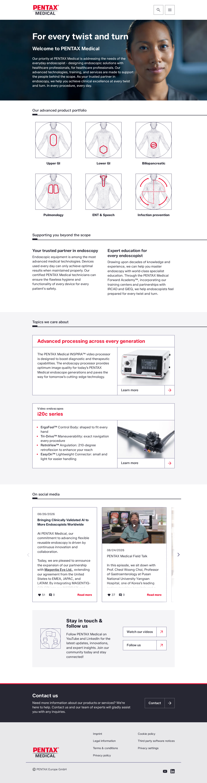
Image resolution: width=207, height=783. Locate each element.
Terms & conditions (105, 748)
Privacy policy (102, 755)
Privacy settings (148, 748)
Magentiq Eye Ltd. (58, 570)
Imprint (97, 734)
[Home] (45, 10)
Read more (84, 595)
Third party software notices (156, 741)
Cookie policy (146, 734)
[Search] (158, 10)
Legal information (104, 741)
